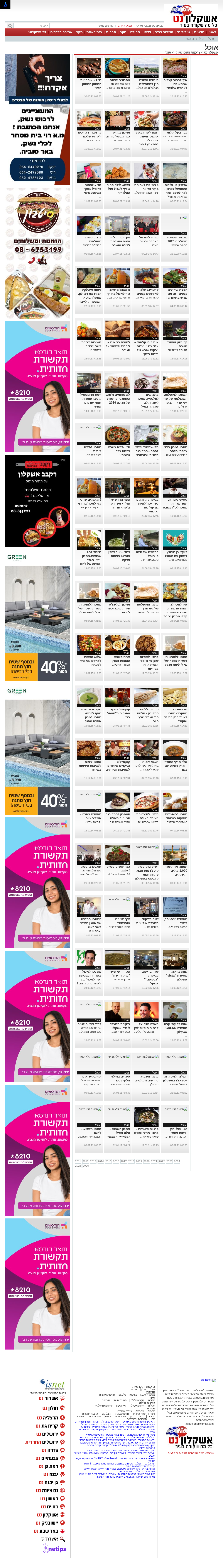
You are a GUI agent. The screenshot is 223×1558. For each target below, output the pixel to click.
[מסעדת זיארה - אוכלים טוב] (90, 794)
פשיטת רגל (121, 1440)
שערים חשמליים (146, 1429)
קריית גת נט (91, 1474)
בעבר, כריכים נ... (92, 140)
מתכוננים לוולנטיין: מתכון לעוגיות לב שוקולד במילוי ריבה (148, 402)
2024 (177, 1161)
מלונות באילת (147, 1426)
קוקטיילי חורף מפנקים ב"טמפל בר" (118, 713)
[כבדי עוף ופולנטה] (90, 1004)
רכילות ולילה (147, 1403)
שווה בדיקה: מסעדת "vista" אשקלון (176, 975)
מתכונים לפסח (120, 80)
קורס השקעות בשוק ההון (111, 1442)
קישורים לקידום (118, 1453)
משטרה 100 (148, 1394)
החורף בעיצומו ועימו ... (175, 454)
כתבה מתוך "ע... (150, 559)
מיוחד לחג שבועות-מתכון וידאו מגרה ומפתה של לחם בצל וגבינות (90, 559)
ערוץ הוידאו (139, 1413)
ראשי (212, 32)
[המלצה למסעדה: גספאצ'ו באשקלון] (176, 1056)
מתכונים (84, 1437)
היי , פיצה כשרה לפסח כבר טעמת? (119, 451)
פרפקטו (104, 1453)
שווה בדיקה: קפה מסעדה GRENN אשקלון (175, 1028)
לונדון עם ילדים (83, 1421)
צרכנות (190, 38)
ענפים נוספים (124, 1411)
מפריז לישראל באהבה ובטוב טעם (149, 241)
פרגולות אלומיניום (133, 1476)
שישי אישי (120, 1416)
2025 (78, 1165)
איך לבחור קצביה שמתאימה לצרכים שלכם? (175, 84)
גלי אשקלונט (36, 32)
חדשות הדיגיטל (89, 1424)
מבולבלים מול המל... (147, 87)
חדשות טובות (134, 1442)
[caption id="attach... (89, 1136)
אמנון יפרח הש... (121, 979)
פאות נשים (132, 1466)
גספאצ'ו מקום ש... (177, 1084)
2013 (93, 1161)
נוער (141, 1416)
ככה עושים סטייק (118, 866)
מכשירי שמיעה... (178, 245)
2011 (78, 1161)
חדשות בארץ (122, 1413)
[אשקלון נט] (208, 1379)
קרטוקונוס (95, 1429)
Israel (113, 1458)
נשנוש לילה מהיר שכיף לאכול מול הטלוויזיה (118, 188)
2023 (169, 1161)
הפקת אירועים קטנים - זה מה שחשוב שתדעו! (176, 293)
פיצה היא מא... (93, 454)
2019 (139, 1161)
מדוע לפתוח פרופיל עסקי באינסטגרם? (92, 188)
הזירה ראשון (97, 1468)
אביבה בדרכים (61, 32)
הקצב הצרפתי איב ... (118, 822)
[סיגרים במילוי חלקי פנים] (119, 1056)
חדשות (199, 32)
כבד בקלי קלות (177, 132)
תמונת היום (120, 1400)
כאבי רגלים (93, 1450)
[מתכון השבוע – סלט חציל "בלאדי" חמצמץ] (119, 1109)
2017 (124, 1161)
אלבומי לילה (137, 1400)
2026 (86, 1165)
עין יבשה (149, 1450)
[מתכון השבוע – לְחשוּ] (90, 1109)
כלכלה (122, 1394)
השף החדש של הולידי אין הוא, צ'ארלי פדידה (120, 503)
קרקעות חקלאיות (126, 1474)
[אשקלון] (191, 27)
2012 (86, 1161)
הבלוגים (106, 1413)
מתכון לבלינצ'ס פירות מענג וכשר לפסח (118, 608)
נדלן (201, 38)
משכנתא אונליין (90, 1453)
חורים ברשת (132, 1426)
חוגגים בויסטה (91, 866)
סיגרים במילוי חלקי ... (118, 1084)
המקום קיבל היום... (177, 926)
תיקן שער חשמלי (146, 1474)
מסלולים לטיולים (146, 1437)
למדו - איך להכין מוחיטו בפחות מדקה (119, 556)
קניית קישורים (147, 1421)
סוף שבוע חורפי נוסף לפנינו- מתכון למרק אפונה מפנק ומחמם (90, 717)
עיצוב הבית (130, 1429)
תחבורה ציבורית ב (137, 1419)
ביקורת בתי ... (151, 926)
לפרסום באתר (105, 25)
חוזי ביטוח (116, 1450)
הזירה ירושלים (142, 1471)
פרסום (147, 1476)
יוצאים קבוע (108, 1440)
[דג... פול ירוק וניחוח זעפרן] (176, 1109)
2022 (162, 1161)
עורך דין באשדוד (107, 1474)
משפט (133, 1394)
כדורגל (151, 1411)
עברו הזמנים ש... (121, 140)
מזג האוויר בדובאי (134, 1450)
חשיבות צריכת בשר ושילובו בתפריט (91, 346)
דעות (152, 1413)
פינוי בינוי (119, 1434)
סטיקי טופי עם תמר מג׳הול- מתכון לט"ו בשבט (175, 503)
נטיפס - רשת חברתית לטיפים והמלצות (191, 1453)
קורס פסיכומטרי (99, 1437)
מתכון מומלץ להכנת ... (118, 926)
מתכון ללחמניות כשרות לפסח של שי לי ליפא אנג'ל (89, 608)
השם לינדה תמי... (120, 1031)
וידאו (147, 32)
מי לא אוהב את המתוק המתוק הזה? (90, 84)
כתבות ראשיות (90, 1413)
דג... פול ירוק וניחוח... (176, 1136)
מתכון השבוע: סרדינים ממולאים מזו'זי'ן (147, 1080)
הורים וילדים (148, 1442)
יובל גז (138, 1463)
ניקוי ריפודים (133, 1468)
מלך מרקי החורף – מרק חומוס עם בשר (175, 765)
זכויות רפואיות (126, 1458)
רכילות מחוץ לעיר (104, 1405)
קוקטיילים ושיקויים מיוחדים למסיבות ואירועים (118, 765)
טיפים (120, 1429)
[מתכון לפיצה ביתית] (90, 427)
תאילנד (122, 1445)
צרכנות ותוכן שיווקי (187, 52)
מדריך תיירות (107, 1424)
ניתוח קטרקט (108, 1429)
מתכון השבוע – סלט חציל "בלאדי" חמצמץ (118, 1132)
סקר (123, 32)
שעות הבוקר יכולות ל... (146, 192)
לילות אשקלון (137, 1405)
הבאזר (96, 1421)
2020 (147, 1161)
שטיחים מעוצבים (124, 1463)
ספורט (135, 32)
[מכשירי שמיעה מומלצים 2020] (183, 217)
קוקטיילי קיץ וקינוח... (176, 350)
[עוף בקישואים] (90, 1056)
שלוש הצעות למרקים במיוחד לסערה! (90, 660)
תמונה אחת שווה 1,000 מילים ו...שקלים (175, 870)
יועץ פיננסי (148, 1453)
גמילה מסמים (134, 1453)
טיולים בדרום (129, 1437)
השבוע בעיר (164, 32)
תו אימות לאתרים (100, 1426)
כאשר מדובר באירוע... (147, 297)
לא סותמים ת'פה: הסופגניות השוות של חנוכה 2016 (118, 398)
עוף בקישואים (91, 1076)
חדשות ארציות (107, 1394)
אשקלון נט (210, 52)
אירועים (106, 1400)
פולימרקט (105, 1450)
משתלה (121, 1468)
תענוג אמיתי (150, 761)
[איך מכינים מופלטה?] (119, 899)
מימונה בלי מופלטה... (147, 612)
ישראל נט (149, 1463)
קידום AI (85, 1426)
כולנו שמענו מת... (178, 559)
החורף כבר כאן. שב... (118, 297)
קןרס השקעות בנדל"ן (89, 1440)
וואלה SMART (102, 1458)
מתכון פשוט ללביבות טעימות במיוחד (90, 765)
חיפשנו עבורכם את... (147, 822)
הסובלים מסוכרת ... (90, 245)
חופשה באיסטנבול (145, 1458)
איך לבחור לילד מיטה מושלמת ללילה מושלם (119, 241)
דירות (142, 1447)
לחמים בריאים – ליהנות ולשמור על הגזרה (118, 346)
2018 (131, 1161)
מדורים (151, 1416)
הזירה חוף (110, 1468)
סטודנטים (143, 1466)
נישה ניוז (150, 1434)
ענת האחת (94, 32)
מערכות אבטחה (125, 1471)
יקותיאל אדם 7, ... (91, 822)
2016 (116, 1161)
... (186, 91)
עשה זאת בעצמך (124, 1424)
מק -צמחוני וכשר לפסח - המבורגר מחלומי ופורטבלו (147, 451)
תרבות (111, 32)
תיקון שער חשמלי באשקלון (140, 1445)
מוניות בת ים (148, 1468)
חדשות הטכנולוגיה (135, 1434)
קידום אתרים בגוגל (144, 1424)
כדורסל (140, 1411)
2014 (101, 1161)
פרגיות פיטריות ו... (149, 1136)
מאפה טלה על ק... (146, 1031)
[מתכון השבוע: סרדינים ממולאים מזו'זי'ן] (147, 1056)
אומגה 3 (94, 1463)
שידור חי (183, 32)
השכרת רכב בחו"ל (110, 1421)
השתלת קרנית (109, 1445)
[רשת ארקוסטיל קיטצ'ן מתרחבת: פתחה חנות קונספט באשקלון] (147, 846)
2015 (108, 1161)
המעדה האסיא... (121, 664)
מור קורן (132, 1440)
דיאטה (150, 1440)
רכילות (151, 1405)
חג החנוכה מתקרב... (176, 822)
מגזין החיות (118, 1426)
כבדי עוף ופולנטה (89, 1024)
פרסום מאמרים (130, 1421)
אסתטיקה (87, 1458)
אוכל (211, 38)
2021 (154, 1161)
